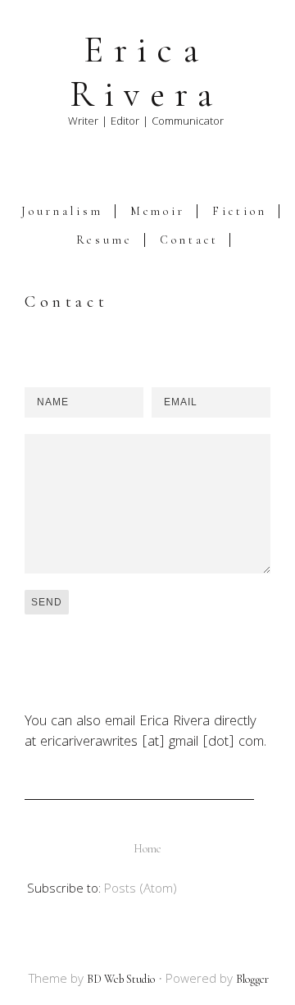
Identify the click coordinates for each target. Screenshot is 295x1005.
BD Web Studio (121, 979)
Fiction (239, 211)
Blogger (252, 979)
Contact (189, 240)
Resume (105, 240)
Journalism (61, 211)
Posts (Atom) (140, 890)
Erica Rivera (146, 72)
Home (147, 849)
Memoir (158, 211)
